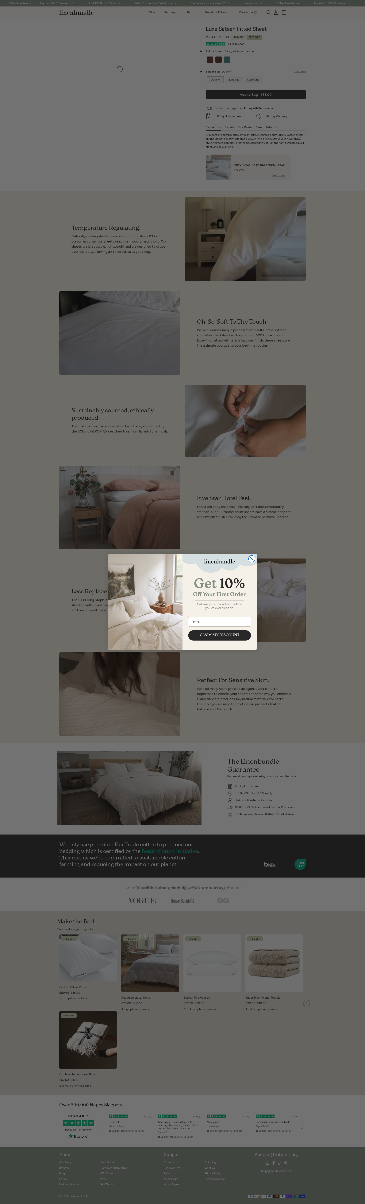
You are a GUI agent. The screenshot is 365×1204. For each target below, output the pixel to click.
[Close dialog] (251, 558)
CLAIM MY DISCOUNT (220, 635)
